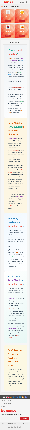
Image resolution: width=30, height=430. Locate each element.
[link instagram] (20, 428)
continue (8, 21)
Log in (22, 2)
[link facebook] (9, 428)
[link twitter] (12, 428)
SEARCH (25, 418)
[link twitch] (17, 428)
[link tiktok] (15, 428)
